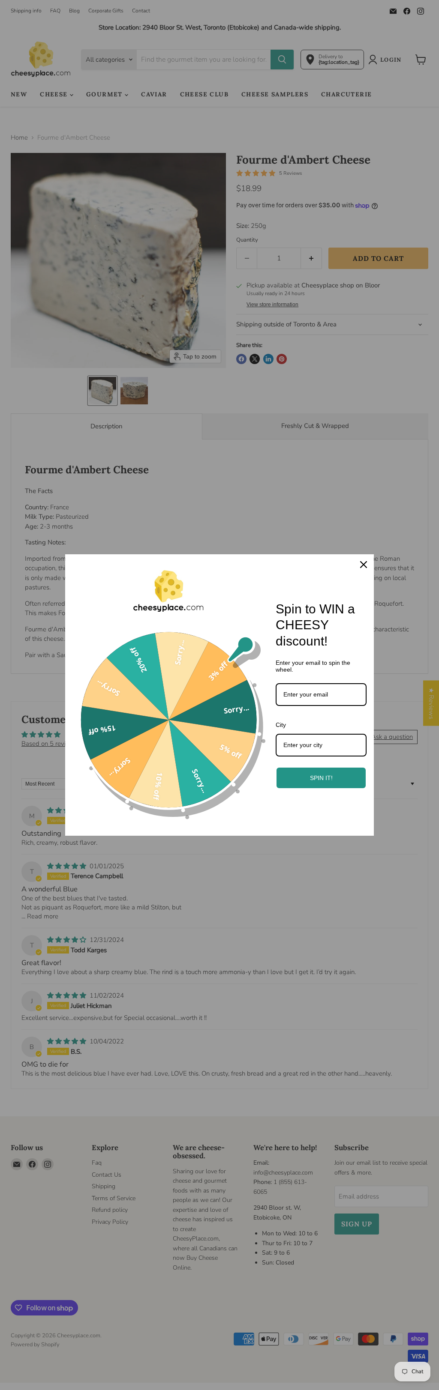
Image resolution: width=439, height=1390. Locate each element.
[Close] (363, 564)
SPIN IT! (321, 777)
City (281, 724)
